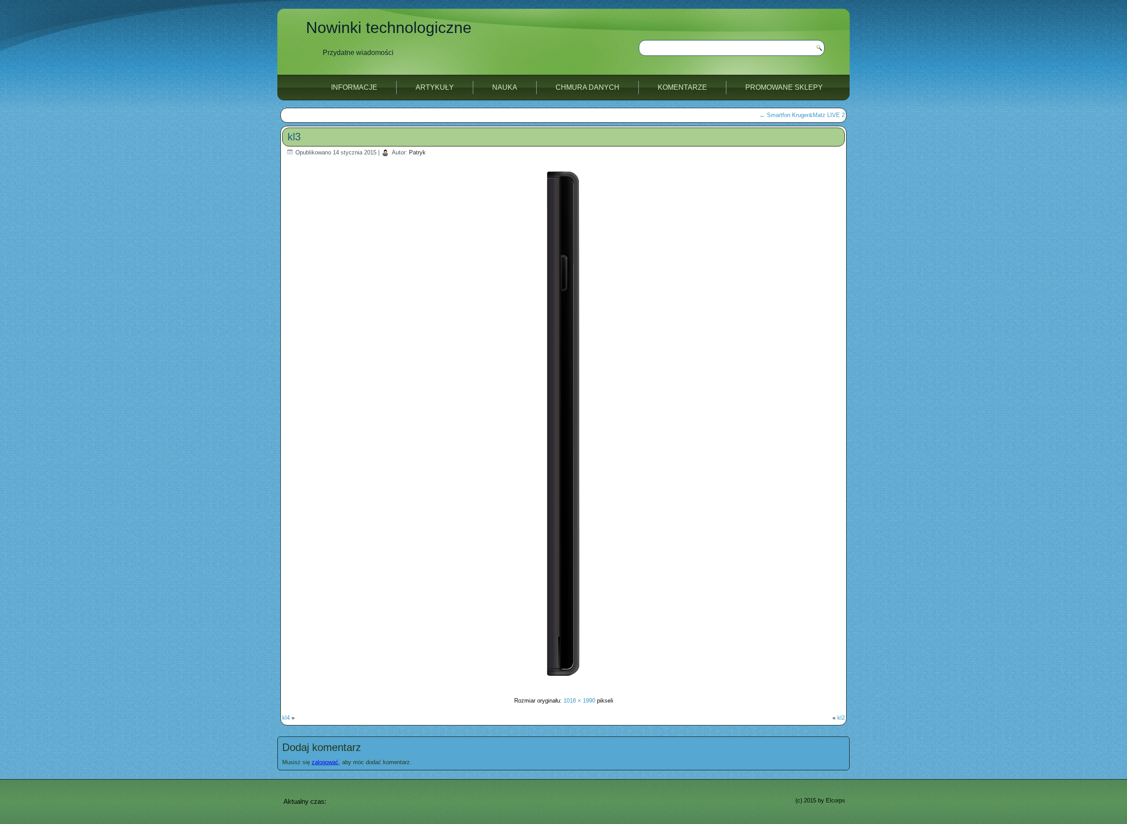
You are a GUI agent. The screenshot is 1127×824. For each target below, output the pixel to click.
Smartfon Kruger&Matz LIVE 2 (802, 115)
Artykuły (435, 87)
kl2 (841, 717)
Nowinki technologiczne (388, 27)
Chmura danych (587, 87)
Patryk (417, 152)
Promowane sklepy (784, 87)
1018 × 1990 (579, 700)
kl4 (286, 717)
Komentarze (682, 87)
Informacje (354, 87)
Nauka (504, 87)
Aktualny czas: (305, 801)
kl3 (294, 137)
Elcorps (835, 800)
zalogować (325, 762)
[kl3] (563, 683)
